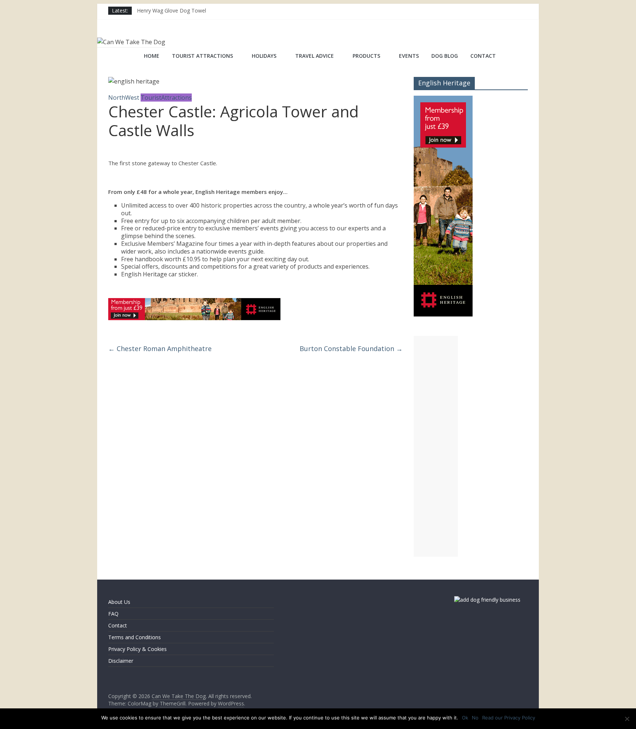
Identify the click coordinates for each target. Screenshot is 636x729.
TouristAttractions (166, 97)
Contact (483, 55)
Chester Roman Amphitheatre (160, 348)
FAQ (113, 613)
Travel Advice (314, 55)
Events (409, 55)
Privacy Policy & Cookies (137, 648)
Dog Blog (444, 55)
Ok (465, 718)
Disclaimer (120, 660)
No (475, 718)
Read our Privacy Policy (508, 718)
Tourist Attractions (202, 55)
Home (151, 55)
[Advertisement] (436, 446)
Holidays (264, 55)
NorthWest (123, 97)
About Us (119, 601)
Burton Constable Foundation (351, 348)
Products (366, 55)
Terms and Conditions (134, 637)
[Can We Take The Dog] (117, 56)
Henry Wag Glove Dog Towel (171, 10)
